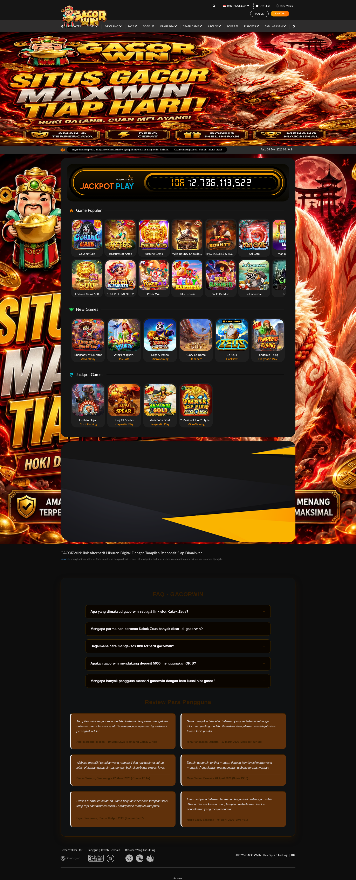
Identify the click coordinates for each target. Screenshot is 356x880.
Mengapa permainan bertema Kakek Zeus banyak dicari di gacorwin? (146, 629)
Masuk (259, 14)
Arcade (213, 26)
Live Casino (111, 26)
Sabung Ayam (274, 26)
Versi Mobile (286, 6)
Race (131, 26)
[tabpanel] (178, 89)
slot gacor (178, 878)
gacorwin (65, 559)
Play (125, 186)
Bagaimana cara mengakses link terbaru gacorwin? (132, 646)
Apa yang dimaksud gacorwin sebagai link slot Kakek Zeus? (139, 611)
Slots (91, 26)
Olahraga (167, 26)
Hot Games (73, 26)
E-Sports (250, 26)
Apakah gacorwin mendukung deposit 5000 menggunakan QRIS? (143, 663)
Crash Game (191, 26)
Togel (147, 26)
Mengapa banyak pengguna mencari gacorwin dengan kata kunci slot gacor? (152, 681)
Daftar (280, 13)
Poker (231, 26)
